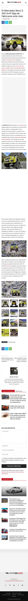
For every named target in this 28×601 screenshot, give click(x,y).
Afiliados (14, 594)
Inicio (3, 7)
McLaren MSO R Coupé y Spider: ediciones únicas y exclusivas (20, 360)
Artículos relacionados (8, 391)
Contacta (14, 596)
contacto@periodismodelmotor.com (14, 581)
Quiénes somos (20, 594)
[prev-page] (3, 423)
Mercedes (8, 266)
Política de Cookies (7, 594)
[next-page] (5, 423)
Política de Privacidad (16, 593)
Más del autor (19, 391)
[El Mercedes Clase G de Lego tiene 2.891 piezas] (5, 408)
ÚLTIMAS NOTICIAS (7, 479)
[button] (2, 3)
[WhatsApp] (10, 22)
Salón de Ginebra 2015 (9, 60)
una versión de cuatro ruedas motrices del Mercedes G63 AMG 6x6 (13, 68)
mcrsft (6, 7)
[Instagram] (9, 585)
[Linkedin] (14, 585)
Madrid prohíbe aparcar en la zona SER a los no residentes (8, 360)
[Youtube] (22, 585)
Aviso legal (8, 593)
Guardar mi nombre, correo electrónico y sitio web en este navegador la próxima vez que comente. (14, 460)
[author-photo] (14, 374)
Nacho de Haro (6, 18)
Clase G (22, 125)
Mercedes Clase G (11, 342)
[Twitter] (6, 22)
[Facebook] (3, 22)
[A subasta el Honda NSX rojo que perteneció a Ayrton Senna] (5, 531)
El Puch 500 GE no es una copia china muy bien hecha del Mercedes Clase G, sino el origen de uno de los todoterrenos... (18, 398)
